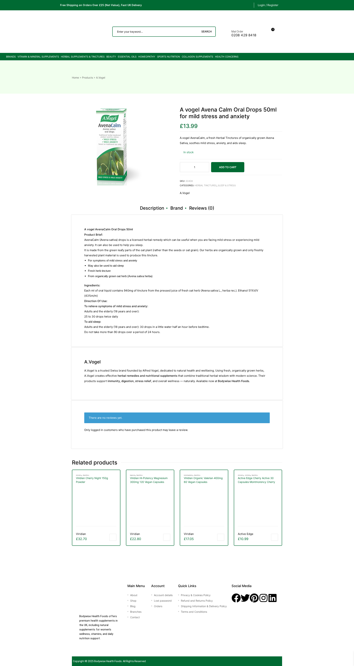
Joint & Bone (247, 475)
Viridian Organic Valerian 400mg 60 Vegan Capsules (203, 479)
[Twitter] (245, 598)
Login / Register (268, 5)
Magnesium (132, 475)
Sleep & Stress (227, 185)
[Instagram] (263, 598)
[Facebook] (236, 598)
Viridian (81, 534)
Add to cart (227, 167)
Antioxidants (78, 475)
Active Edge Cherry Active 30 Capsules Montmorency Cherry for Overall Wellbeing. (256, 480)
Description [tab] (152, 208)
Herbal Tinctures (206, 185)
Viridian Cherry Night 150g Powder (92, 479)
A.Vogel (185, 193)
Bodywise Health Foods (108, 661)
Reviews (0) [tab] (201, 208)
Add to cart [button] (112, 537)
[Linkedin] (272, 598)
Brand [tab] (176, 208)
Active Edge (245, 534)
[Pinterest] (254, 598)
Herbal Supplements (188, 475)
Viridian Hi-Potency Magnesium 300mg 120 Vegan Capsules (149, 479)
